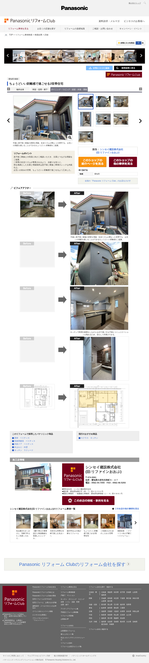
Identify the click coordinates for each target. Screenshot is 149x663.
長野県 (128, 604)
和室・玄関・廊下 (40, 89)
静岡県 (110, 608)
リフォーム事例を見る (18, 28)
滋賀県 (103, 611)
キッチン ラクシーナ (23, 450)
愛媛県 (116, 618)
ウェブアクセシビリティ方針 (39, 655)
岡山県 (116, 615)
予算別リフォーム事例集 (69, 612)
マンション (71, 595)
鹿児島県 (104, 624)
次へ (141, 55)
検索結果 (38, 35)
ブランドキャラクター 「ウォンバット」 (40, 619)
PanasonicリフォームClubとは (43, 592)
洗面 (73, 602)
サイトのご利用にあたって (13, 655)
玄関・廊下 (65, 605)
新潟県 (103, 604)
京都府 (110, 611)
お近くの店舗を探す (46, 28)
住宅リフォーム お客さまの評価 (44, 602)
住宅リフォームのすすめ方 (42, 599)
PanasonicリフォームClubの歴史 (44, 596)
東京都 (128, 598)
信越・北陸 (93, 604)
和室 (77, 602)
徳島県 (103, 618)
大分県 (128, 621)
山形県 (135, 592)
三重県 (122, 608)
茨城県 (103, 598)
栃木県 (110, 601)
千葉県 (122, 598)
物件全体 (20, 89)
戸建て (63, 595)
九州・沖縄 (93, 621)
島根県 (110, 615)
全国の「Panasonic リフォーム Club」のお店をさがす (108, 181)
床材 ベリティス (22, 438)
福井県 (122, 604)
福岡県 (103, 621)
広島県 (122, 615)
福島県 (103, 595)
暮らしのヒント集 (67, 634)
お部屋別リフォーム (68, 631)
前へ (8, 55)
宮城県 (128, 592)
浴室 (62, 602)
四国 (90, 618)
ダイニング (73, 599)
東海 (90, 608)
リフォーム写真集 (67, 616)
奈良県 (128, 611)
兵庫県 (122, 611)
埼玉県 (116, 598)
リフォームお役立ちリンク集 (71, 646)
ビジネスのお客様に (39, 615)
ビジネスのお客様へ (134, 21)
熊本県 (122, 621)
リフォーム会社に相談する (98, 629)
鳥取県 (103, 615)
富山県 (110, 604)
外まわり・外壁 (21, 447)
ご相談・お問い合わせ (102, 28)
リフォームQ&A (66, 643)
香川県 (110, 618)
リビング (81, 599)
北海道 (103, 592)
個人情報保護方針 (61, 655)
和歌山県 (136, 611)
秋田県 (116, 592)
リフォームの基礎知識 (74, 28)
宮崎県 (135, 621)
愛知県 (116, 608)
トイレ (67, 602)
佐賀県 (110, 621)
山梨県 (103, 601)
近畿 (90, 611)
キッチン (64, 599)
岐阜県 (103, 608)
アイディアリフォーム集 (69, 609)
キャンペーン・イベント (130, 28)
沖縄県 (111, 624)
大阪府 (116, 611)
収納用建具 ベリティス (24, 441)
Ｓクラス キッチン (89, 438)
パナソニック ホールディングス (83, 655)
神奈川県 (136, 598)
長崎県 (116, 621)
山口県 (128, 615)
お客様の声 (65, 619)
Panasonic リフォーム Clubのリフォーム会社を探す (72, 564)
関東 (90, 598)
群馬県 (110, 598)
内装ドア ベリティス (23, 444)
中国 (90, 615)
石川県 (116, 604)
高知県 (122, 618)
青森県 (110, 592)
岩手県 (122, 592)
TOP (11, 35)
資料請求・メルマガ (109, 21)
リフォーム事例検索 (23, 35)
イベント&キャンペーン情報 (42, 611)
